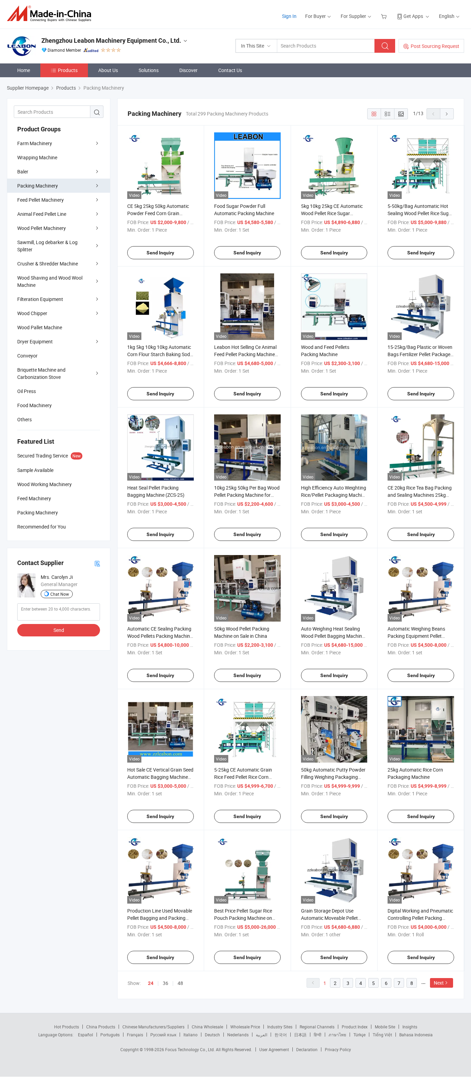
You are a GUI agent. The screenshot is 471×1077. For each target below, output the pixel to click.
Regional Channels (317, 1026)
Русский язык (163, 1034)
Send (58, 630)
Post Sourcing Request (435, 46)
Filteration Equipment (40, 299)
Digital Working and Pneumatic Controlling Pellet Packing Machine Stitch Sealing (420, 917)
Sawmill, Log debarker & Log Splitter (47, 246)
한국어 (280, 1034)
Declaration (307, 1049)
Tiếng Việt (382, 1034)
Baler (22, 171)
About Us (108, 70)
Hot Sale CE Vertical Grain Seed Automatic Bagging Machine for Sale (160, 776)
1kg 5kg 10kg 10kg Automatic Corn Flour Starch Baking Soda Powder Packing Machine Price (160, 354)
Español (85, 1034)
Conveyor (27, 355)
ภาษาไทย (337, 1034)
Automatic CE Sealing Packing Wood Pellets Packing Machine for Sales (159, 635)
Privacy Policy (338, 1049)
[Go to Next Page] (446, 114)
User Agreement (274, 1049)
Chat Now (59, 594)
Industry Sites (279, 1026)
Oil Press (26, 391)
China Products (100, 1026)
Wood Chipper (32, 313)
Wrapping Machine (37, 157)
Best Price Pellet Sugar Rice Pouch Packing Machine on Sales (243, 917)
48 (180, 983)
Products (68, 70)
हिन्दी (317, 1034)
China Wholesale (207, 1026)
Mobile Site (385, 1026)
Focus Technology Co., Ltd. (190, 1049)
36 (165, 983)
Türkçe (359, 1034)
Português (110, 1034)
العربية (261, 1034)
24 (150, 983)
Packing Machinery (37, 185)
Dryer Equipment (35, 341)
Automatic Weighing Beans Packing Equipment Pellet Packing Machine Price (416, 635)
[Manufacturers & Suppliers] (51, 14)
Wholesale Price (245, 1026)
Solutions (149, 70)
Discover (188, 70)
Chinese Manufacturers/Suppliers (153, 1026)
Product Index (355, 1026)
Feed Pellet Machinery (40, 200)
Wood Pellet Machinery (41, 228)
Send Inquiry (160, 252)
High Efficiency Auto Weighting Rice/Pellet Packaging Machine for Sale (334, 494)
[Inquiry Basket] (384, 16)
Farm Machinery (34, 143)
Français (135, 1034)
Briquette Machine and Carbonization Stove (41, 373)
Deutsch (212, 1034)
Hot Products (66, 1026)
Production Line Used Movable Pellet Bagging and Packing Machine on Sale (159, 917)
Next (439, 982)
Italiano (190, 1034)
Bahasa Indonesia (416, 1034)
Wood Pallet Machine (39, 327)
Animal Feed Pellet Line (41, 214)
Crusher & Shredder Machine (47, 263)
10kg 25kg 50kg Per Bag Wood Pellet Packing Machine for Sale (247, 494)
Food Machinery (34, 405)
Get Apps (413, 16)
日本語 (300, 1034)
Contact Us (230, 70)
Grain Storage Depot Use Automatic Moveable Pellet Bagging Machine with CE (329, 917)
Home (23, 70)
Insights (409, 1026)
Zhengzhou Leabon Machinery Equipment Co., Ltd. (111, 40)
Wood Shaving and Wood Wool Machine (49, 281)
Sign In (289, 16)
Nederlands (238, 1034)
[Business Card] (97, 563)
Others (24, 419)
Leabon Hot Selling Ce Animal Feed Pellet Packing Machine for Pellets (245, 354)
